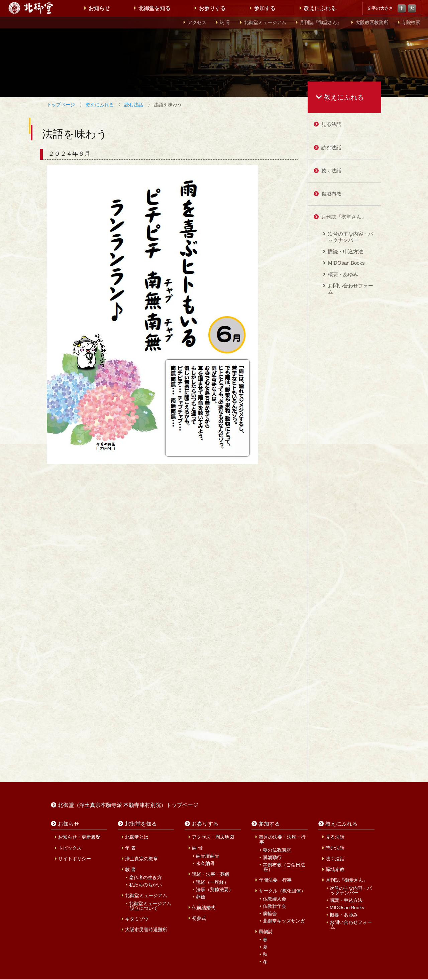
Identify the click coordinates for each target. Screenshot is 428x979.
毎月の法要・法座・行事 (282, 839)
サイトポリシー (74, 858)
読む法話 (133, 104)
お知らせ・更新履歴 (79, 837)
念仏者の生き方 (145, 877)
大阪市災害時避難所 (146, 929)
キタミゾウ (136, 919)
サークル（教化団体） (282, 890)
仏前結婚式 (203, 907)
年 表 (130, 848)
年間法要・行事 (275, 880)
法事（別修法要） (214, 889)
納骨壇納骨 (207, 856)
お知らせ (99, 8)
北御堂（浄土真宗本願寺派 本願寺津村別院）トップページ (128, 805)
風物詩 (266, 931)
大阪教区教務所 (371, 22)
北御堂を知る (154, 8)
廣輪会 (270, 913)
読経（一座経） (212, 882)
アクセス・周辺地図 (213, 837)
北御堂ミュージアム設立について (150, 906)
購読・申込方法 (345, 251)
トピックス (70, 848)
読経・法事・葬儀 (210, 874)
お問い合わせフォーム (350, 288)
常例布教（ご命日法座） (284, 867)
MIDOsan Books (346, 263)
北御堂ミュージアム (265, 22)
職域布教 (331, 194)
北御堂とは (136, 837)
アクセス (197, 22)
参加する (265, 8)
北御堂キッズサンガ (284, 921)
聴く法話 (331, 170)
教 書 (130, 869)
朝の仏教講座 (277, 850)
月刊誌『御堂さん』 (321, 22)
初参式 (199, 918)
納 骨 (225, 22)
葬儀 (200, 896)
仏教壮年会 (274, 906)
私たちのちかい (145, 884)
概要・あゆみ (343, 274)
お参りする (212, 8)
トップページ (61, 104)
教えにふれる (320, 8)
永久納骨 (205, 863)
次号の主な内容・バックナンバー (350, 237)
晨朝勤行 (272, 857)
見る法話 (331, 124)
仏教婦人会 (274, 898)
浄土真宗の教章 (141, 858)
